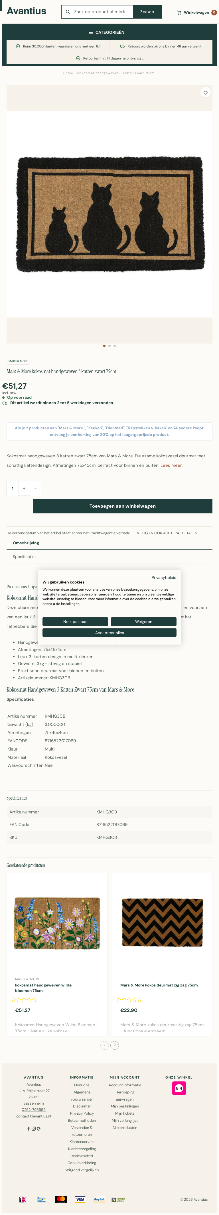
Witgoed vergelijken (82, 1170)
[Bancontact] (42, 1199)
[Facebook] (28, 1129)
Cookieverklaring (82, 1162)
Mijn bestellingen (125, 1106)
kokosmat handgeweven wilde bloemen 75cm (43, 988)
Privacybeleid (164, 577)
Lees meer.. (172, 465)
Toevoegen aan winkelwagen (123, 506)
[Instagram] (33, 1129)
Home (68, 73)
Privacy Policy (82, 1113)
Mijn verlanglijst (125, 1120)
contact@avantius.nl (33, 1116)
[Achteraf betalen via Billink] (118, 1199)
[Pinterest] (38, 1129)
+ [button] (24, 488)
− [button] (35, 488)
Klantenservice (82, 1141)
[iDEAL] (23, 1199)
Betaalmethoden (82, 1120)
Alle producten (124, 1127)
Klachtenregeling (82, 1148)
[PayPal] (99, 1199)
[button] (104, 346)
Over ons (82, 1085)
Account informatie (125, 1085)
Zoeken (147, 11)
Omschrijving (26, 542)
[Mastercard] (61, 1199)
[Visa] (80, 1199)
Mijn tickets (125, 1113)
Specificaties (24, 556)
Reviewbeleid (82, 1156)
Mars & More (18, 361)
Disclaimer (82, 1106)
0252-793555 (34, 1109)
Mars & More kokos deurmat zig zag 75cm (159, 985)
